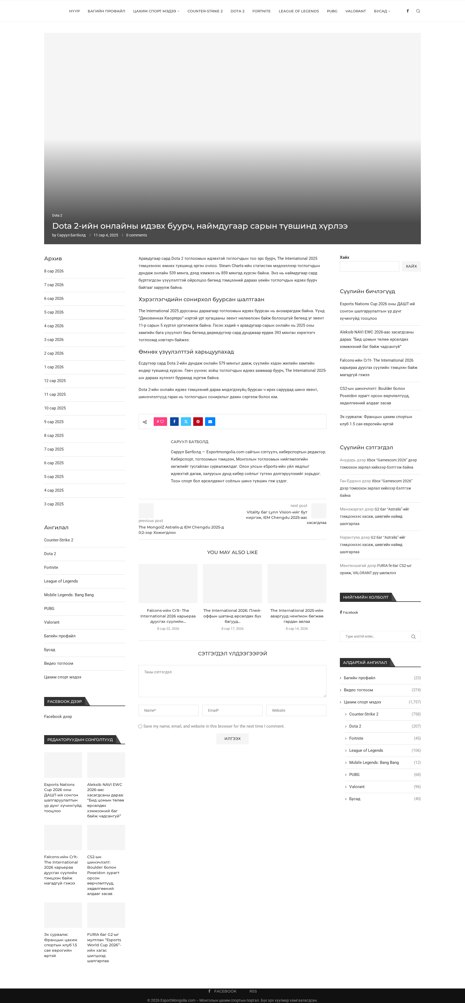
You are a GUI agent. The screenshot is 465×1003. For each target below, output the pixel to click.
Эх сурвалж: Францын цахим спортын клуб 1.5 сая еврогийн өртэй (60, 945)
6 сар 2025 (54, 463)
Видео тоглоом (382, 690)
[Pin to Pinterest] (198, 421)
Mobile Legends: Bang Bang (385, 762)
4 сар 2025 (54, 490)
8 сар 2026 (54, 271)
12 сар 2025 (55, 380)
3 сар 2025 (54, 504)
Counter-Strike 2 (205, 11)
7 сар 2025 (54, 449)
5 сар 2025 (54, 476)
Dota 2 (237, 11)
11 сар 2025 (55, 394)
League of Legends (299, 11)
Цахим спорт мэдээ (154, 11)
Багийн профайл (106, 11)
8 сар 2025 (54, 435)
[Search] (418, 11)
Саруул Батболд (71, 235)
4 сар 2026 (54, 325)
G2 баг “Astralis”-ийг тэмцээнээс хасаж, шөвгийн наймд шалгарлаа (374, 516)
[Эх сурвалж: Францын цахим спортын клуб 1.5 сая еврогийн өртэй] (63, 915)
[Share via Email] (210, 421)
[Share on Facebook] (174, 421)
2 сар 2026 (54, 353)
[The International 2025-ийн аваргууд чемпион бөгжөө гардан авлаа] (296, 583)
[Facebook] (408, 11)
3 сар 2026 (54, 339)
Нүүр (74, 11)
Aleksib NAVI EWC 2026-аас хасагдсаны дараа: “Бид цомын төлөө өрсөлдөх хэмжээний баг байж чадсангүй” (377, 339)
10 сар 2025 (55, 408)
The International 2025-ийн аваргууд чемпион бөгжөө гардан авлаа (296, 616)
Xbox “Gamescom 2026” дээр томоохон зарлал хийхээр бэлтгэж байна (376, 488)
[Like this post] (162, 421)
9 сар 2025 (54, 421)
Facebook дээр (58, 716)
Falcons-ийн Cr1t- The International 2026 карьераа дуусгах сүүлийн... (168, 616)
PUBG (332, 11)
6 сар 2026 (54, 298)
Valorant (356, 11)
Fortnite (261, 11)
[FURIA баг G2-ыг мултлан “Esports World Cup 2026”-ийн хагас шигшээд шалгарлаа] (106, 915)
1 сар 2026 (54, 367)
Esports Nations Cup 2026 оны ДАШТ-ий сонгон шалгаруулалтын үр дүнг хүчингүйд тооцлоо (377, 311)
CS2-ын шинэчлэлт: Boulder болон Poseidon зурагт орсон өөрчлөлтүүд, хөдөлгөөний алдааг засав (374, 395)
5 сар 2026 (54, 312)
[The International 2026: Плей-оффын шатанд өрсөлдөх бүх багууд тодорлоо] (232, 583)
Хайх (344, 257)
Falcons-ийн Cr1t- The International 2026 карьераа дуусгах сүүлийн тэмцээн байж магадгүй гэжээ (378, 367)
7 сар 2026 (54, 284)
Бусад (380, 11)
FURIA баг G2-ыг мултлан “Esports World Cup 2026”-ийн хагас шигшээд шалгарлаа (104, 947)
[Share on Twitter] (186, 421)
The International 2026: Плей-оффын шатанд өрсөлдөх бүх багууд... (232, 616)
